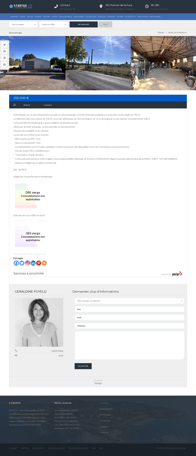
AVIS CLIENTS (142, 17)
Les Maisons (104, 403)
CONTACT (13, 448)
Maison (161, 32)
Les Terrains (104, 432)
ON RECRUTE (130, 17)
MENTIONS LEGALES (56, 448)
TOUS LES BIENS (65, 17)
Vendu (55, 17)
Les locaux (103, 427)
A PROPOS (25, 448)
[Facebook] (16, 263)
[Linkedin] (33, 263)
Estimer (38, 17)
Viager (30, 17)
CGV (94, 448)
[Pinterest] (38, 263)
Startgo (98, 383)
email (61, 355)
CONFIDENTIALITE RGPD (78, 448)
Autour (26, 104)
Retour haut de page (178, 448)
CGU (101, 448)
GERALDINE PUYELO (30, 291)
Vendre (46, 17)
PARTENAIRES (155, 17)
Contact (48, 104)
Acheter (14, 17)
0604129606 (57, 351)
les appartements (106, 409)
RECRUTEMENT (38, 448)
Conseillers (90, 17)
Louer (22, 17)
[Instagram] (27, 263)
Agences (102, 17)
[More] (44, 263)
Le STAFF (120, 17)
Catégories (78, 17)
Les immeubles (105, 415)
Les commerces (105, 421)
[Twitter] (21, 263)
